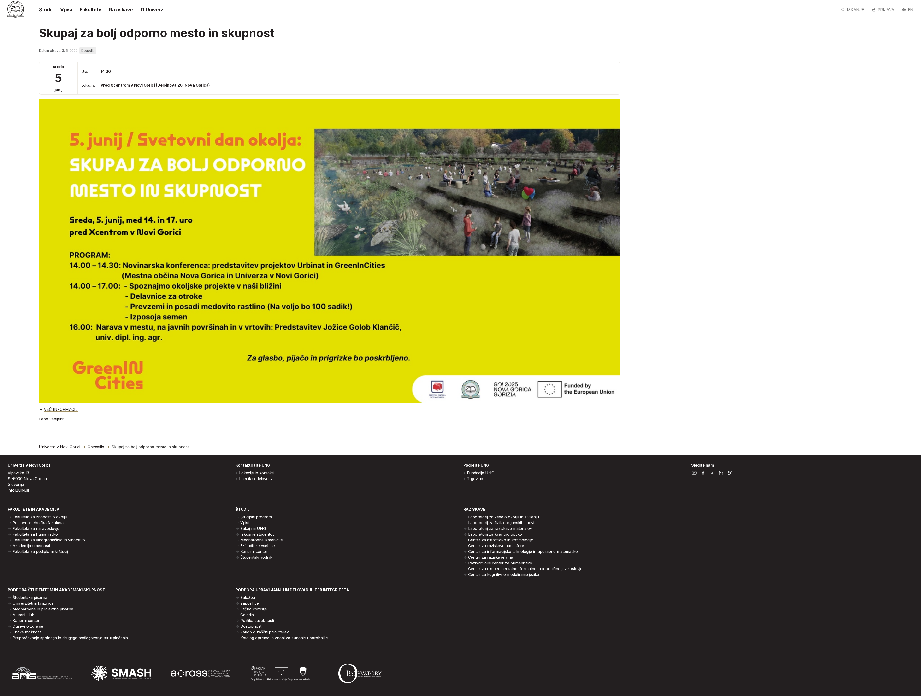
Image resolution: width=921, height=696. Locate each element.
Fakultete (90, 9)
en (910, 9)
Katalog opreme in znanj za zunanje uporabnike (284, 637)
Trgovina (475, 478)
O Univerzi (153, 9)
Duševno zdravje (27, 626)
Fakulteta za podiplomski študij (40, 551)
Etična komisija (253, 609)
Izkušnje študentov (257, 534)
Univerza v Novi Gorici (59, 447)
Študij (46, 9)
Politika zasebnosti (257, 620)
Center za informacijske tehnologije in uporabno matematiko (523, 551)
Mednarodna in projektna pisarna (42, 609)
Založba (247, 597)
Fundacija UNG (480, 472)
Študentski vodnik (256, 557)
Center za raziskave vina (490, 557)
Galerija (247, 614)
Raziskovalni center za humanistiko (500, 563)
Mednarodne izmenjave (261, 540)
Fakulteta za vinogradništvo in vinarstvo (48, 540)
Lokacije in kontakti (256, 472)
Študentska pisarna (29, 597)
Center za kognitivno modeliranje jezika (503, 574)
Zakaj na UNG (253, 528)
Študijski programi (256, 517)
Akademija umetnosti (31, 545)
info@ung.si (18, 490)
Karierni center (253, 551)
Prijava (886, 9)
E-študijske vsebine (257, 545)
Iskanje (855, 9)
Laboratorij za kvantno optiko (495, 534)
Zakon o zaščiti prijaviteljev (264, 632)
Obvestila (96, 447)
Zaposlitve (249, 603)
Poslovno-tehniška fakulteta (38, 522)
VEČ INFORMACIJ (61, 409)
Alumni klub (23, 614)
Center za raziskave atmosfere (496, 545)
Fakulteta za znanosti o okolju (39, 517)
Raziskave (121, 9)
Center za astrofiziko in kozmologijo (500, 540)
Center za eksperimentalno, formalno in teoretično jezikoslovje (525, 568)
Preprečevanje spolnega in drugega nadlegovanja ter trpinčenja (70, 637)
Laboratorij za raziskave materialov (500, 528)
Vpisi (66, 9)
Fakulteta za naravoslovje (35, 528)
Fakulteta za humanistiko (35, 534)
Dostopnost (250, 626)
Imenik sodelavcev (256, 478)
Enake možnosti (26, 632)
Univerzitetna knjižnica (32, 603)
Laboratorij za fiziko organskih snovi (501, 522)
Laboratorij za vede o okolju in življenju (503, 517)
